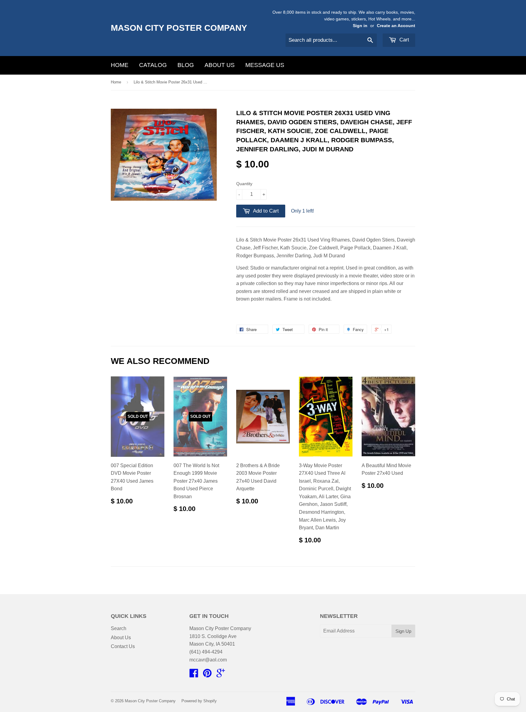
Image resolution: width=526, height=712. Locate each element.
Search (118, 628)
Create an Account (396, 25)
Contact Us (123, 646)
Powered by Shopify (199, 701)
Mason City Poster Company (179, 28)
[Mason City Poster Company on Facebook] (193, 675)
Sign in (360, 25)
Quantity (244, 183)
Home (119, 65)
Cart (403, 40)
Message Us (264, 65)
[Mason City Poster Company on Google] (220, 675)
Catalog (153, 65)
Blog (185, 65)
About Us (220, 65)
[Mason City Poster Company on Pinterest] (207, 675)
